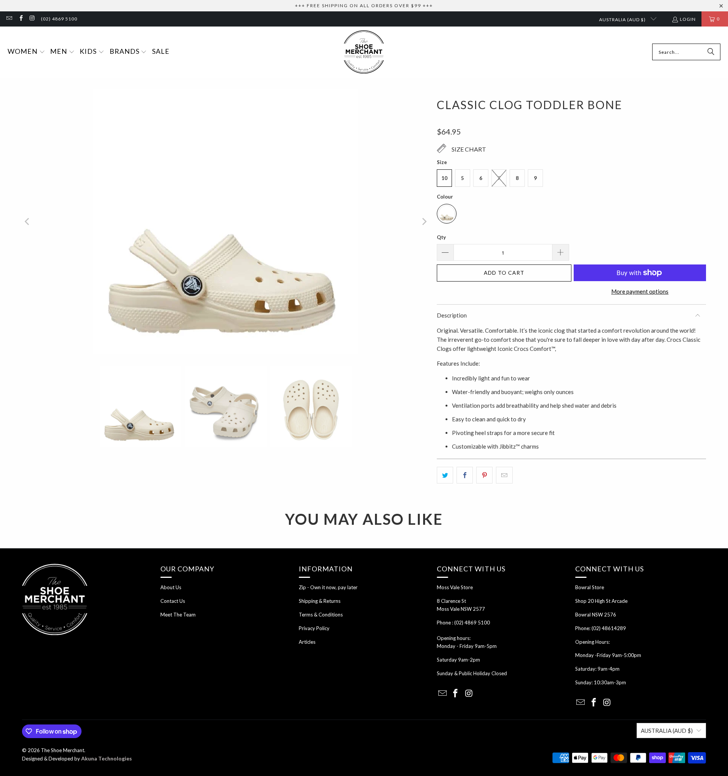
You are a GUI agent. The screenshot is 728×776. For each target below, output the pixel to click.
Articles (307, 642)
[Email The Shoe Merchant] (9, 19)
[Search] (710, 52)
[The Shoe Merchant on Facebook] (20, 19)
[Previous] (28, 221)
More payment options (639, 291)
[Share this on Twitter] (445, 475)
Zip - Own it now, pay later (328, 587)
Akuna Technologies (106, 758)
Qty (441, 237)
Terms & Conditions (321, 615)
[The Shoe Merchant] (364, 52)
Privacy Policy (314, 628)
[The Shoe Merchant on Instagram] (32, 19)
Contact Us (172, 601)
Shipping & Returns (319, 601)
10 (444, 178)
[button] (26, 52)
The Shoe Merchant (62, 750)
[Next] (423, 221)
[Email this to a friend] (504, 475)
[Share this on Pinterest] (484, 475)
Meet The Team (178, 615)
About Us (170, 587)
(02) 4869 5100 (59, 19)
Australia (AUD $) (623, 19)
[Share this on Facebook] (465, 475)
